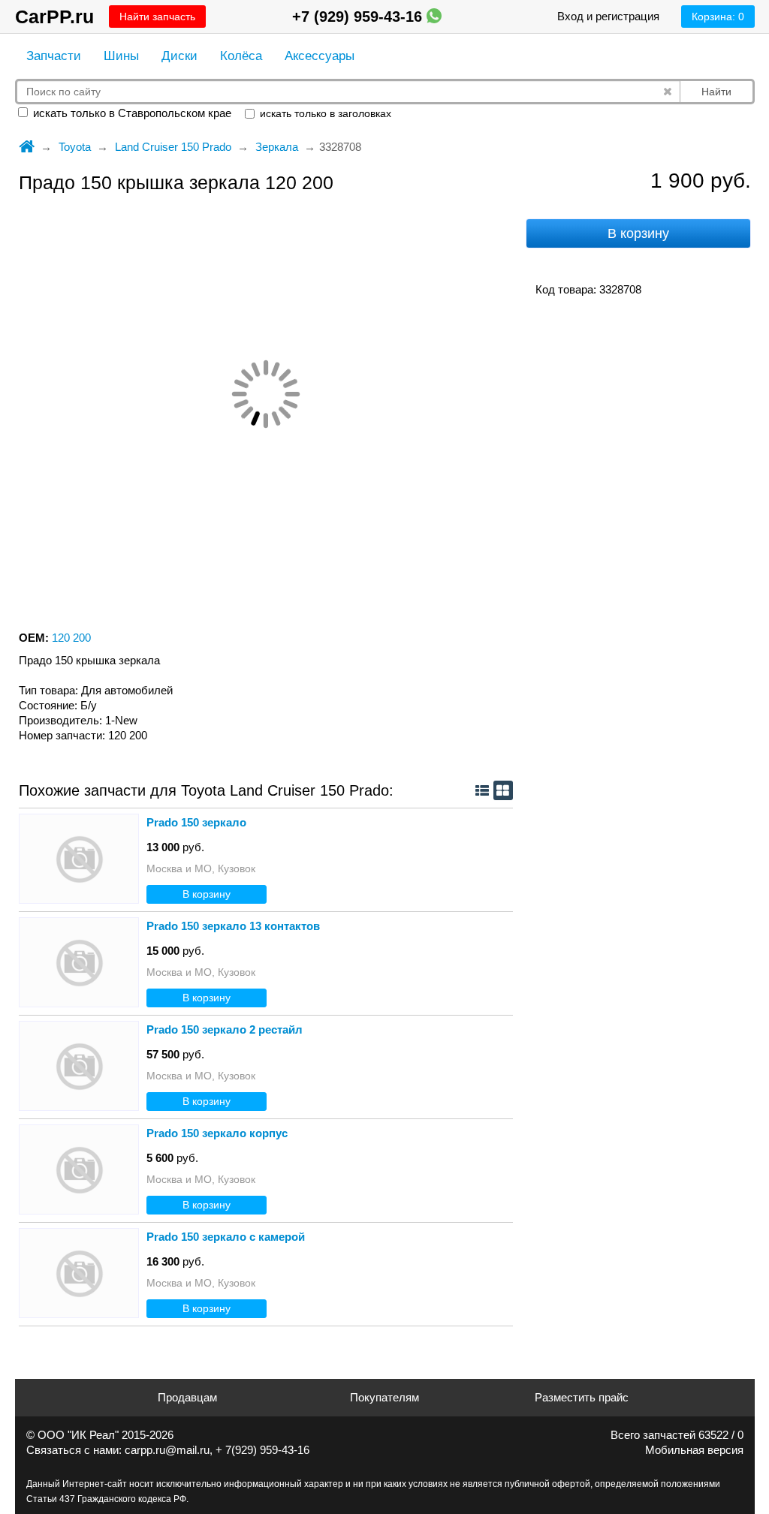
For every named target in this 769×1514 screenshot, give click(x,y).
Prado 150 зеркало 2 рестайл (224, 1029)
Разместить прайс (582, 1397)
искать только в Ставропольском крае (130, 113)
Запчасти (53, 56)
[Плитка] (503, 790)
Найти (716, 92)
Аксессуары (319, 56)
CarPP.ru (54, 16)
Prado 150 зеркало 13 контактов (233, 926)
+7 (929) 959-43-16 (359, 16)
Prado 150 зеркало (196, 822)
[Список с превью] (482, 790)
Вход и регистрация (608, 16)
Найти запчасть (157, 17)
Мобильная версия (694, 1449)
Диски (179, 56)
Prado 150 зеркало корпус (217, 1133)
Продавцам (187, 1397)
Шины (121, 56)
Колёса (241, 56)
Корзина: (718, 17)
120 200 (71, 637)
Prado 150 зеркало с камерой (225, 1236)
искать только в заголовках (324, 113)
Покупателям (384, 1397)
